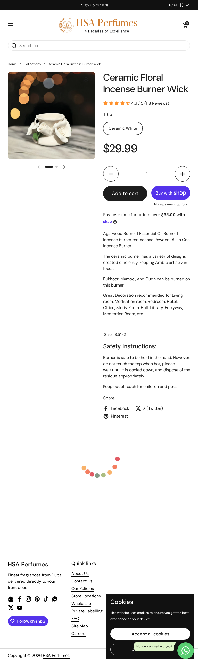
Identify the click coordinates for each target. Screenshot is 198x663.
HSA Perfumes (56, 655)
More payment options (171, 204)
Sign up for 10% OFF (99, 5)
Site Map (79, 626)
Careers (78, 633)
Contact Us (81, 581)
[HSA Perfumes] (97, 25)
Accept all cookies (150, 634)
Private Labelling (87, 611)
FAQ (75, 618)
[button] (185, 25)
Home (12, 64)
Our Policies (82, 588)
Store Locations (86, 596)
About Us (80, 573)
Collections (32, 64)
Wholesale (81, 603)
